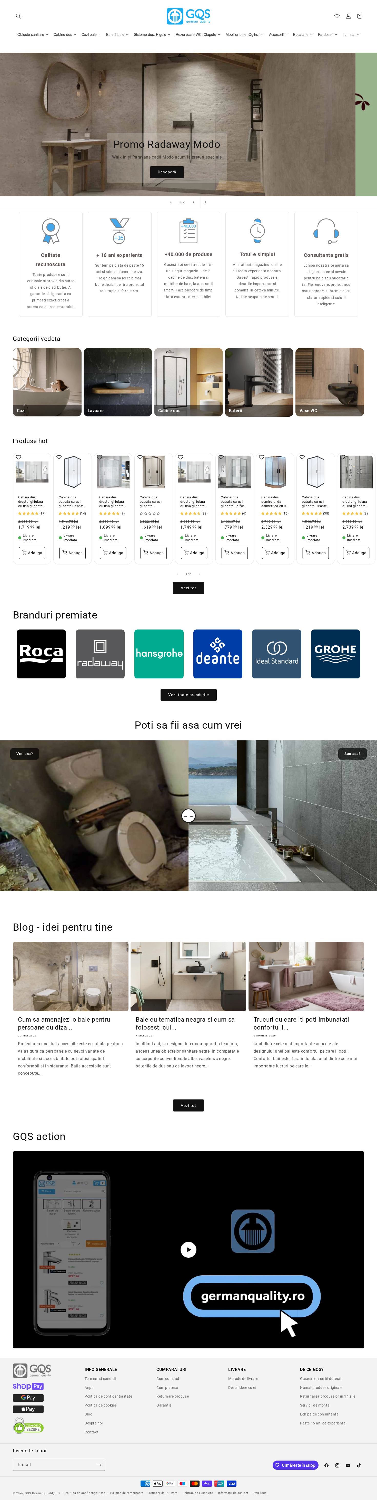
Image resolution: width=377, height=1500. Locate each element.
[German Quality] (32, 1377)
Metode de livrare (243, 1379)
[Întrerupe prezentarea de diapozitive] (206, 202)
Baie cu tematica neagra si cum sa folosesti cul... (185, 1023)
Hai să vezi (194, 172)
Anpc (89, 1388)
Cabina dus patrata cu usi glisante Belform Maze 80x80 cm (234, 501)
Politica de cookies (101, 1405)
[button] (18, 16)
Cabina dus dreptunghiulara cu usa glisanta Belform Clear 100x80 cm (192, 501)
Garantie (164, 1405)
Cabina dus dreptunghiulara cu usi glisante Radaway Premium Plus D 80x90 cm (355, 501)
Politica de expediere (198, 1493)
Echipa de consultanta (319, 1414)
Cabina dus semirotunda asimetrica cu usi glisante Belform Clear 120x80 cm (275, 501)
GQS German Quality (40, 1493)
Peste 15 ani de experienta (323, 1423)
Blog (88, 1414)
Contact (91, 1432)
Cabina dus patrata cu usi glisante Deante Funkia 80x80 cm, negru (314, 501)
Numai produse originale (321, 1388)
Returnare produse (172, 1396)
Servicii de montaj (315, 1405)
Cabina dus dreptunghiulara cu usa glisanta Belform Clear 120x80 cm (30, 501)
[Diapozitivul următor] (193, 202)
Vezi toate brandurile (188, 695)
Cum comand (167, 1379)
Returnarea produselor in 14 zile (327, 1396)
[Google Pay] (28, 1400)
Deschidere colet (242, 1388)
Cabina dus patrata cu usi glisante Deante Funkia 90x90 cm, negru (71, 501)
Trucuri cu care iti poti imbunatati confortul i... (301, 1023)
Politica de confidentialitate (108, 1396)
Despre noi (94, 1423)
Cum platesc (167, 1388)
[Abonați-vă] (99, 1465)
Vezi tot (188, 588)
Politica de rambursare (126, 1493)
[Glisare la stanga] (177, 574)
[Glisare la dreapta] (199, 574)
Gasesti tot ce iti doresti (320, 1379)
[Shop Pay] (28, 1389)
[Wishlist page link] (337, 16)
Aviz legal (260, 1493)
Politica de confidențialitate (85, 1493)
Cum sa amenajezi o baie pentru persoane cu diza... (64, 1023)
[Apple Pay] (28, 1412)
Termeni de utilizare (162, 1493)
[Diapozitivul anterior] (170, 202)
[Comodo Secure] (28, 1433)
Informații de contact (233, 1493)
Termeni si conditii (100, 1379)
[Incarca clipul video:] (188, 1249)
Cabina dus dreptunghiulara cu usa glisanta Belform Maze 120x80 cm (111, 501)
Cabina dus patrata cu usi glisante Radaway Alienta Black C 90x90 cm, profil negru (153, 501)
